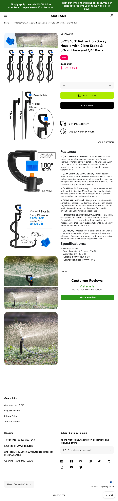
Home (6, 23)
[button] (6, 16)
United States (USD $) (17, 484)
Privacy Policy (10, 416)
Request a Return (12, 410)
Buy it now (87, 105)
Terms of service (12, 421)
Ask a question (106, 142)
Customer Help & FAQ (14, 405)
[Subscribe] (110, 450)
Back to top (59, 495)
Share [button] (63, 271)
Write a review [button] (88, 297)
